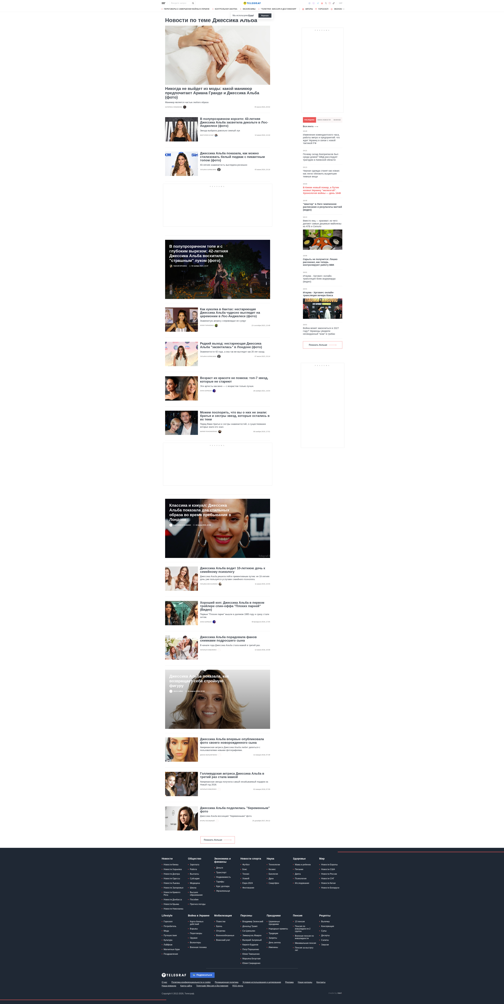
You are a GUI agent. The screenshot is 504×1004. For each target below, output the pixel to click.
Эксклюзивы (249, 9)
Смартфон (274, 883)
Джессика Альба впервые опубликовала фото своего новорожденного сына (232, 740)
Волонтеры (195, 942)
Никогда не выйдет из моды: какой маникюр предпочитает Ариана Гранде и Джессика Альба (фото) (212, 92)
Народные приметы (278, 929)
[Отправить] (193, 3)
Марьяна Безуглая (251, 958)
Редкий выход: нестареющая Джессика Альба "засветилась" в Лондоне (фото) (231, 345)
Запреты (273, 938)
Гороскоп (323, 9)
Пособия (194, 899)
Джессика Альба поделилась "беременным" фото (235, 809)
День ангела (275, 942)
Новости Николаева (173, 909)
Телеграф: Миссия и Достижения (212, 986)
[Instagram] (330, 3)
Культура (168, 940)
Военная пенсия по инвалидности (304, 937)
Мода (166, 931)
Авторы (309, 9)
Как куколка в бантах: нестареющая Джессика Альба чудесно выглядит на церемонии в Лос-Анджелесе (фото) (230, 312)
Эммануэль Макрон (251, 935)
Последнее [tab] (309, 120)
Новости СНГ (327, 878)
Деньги (219, 868)
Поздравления (171, 954)
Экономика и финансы (222, 860)
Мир (322, 858)
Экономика (340, 9)
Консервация (327, 926)
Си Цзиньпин (248, 931)
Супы (324, 931)
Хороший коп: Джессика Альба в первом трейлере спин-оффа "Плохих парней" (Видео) (232, 606)
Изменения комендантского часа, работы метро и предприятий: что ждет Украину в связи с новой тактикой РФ (321, 139)
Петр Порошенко (250, 949)
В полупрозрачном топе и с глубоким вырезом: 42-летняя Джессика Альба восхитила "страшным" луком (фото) (198, 253)
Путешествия (170, 935)
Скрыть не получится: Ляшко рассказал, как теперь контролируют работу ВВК (320, 262)
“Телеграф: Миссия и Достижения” (278, 9)
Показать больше (213, 840)
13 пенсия (300, 921)
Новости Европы (329, 864)
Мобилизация (223, 915)
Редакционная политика (226, 982)
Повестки (220, 921)
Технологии (274, 864)
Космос (272, 869)
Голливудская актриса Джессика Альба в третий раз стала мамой (232, 775)
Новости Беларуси (330, 888)
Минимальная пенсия (305, 943)
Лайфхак (168, 945)
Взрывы (194, 929)
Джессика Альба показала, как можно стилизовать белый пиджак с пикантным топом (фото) (232, 157)
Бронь (219, 926)
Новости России (329, 874)
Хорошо (265, 15)
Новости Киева (171, 864)
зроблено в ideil (335, 993)
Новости (167, 858)
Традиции (273, 933)
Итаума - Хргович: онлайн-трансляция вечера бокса (318, 294)
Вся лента (308, 126)
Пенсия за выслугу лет (304, 949)
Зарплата (194, 864)
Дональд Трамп (250, 926)
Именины (273, 947)
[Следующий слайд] (343, 9)
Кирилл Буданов (250, 945)
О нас (164, 982)
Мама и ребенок (303, 864)
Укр (340, 3)
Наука (270, 858)
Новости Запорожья (173, 888)
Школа (193, 888)
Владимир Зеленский (252, 921)
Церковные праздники (274, 922)
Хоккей (245, 878)
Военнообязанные (225, 935)
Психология (300, 878)
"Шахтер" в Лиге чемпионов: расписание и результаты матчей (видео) (322, 207)
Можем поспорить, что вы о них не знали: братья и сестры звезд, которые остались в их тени (235, 416)
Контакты (321, 982)
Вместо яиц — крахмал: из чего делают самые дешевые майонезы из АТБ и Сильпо (322, 223)
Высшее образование (196, 893)
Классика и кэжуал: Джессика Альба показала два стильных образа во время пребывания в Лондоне (200, 512)
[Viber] (313, 3)
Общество (194, 858)
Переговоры (196, 933)
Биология (273, 874)
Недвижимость (223, 877)
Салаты (325, 940)
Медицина (195, 883)
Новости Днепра (172, 874)
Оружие (194, 938)
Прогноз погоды (198, 904)
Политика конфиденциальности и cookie (191, 982)
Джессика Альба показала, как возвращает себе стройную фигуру (199, 681)
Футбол (246, 864)
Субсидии (195, 878)
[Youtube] (322, 3)
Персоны (246, 915)
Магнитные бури (172, 949)
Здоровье (299, 858)
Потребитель (170, 926)
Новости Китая (328, 883)
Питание (299, 869)
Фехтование (248, 888)
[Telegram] (318, 3)
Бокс (244, 869)
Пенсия (297, 915)
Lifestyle (167, 915)
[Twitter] (326, 3)
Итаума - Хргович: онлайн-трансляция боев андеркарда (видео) (319, 279)
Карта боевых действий (196, 922)
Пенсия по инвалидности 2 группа (302, 928)
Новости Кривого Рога (172, 893)
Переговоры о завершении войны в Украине (186, 9)
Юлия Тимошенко (251, 954)
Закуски (325, 945)
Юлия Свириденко (251, 963)
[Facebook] (309, 3)
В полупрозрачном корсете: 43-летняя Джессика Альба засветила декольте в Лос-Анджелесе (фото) (234, 122)
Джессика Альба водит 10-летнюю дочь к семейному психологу (232, 569)
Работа (193, 869)
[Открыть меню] (163, 3)
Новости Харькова (173, 869)
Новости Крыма (171, 904)
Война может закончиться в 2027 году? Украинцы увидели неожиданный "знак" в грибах (321, 331)
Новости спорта (250, 858)
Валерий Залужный (252, 940)
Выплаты (194, 874)
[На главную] (252, 3)
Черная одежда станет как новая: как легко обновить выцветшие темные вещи (321, 173)
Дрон (271, 878)
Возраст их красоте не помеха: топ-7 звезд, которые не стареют (234, 379)
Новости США (328, 869)
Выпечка (325, 921)
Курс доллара (222, 886)
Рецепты (324, 915)
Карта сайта (186, 986)
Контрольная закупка (226, 9)
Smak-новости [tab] (324, 120)
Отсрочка (220, 931)
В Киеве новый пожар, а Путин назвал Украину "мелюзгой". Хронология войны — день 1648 (322, 190)
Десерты (325, 935)
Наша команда (169, 986)
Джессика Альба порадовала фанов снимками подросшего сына (228, 638)
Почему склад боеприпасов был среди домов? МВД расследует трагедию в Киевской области (320, 157)
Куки (250, 15)
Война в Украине (198, 915)
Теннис (245, 874)
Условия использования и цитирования (262, 982)
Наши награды (305, 982)
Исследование (302, 883)
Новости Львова (172, 883)
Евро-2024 (247, 883)
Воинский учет (223, 940)
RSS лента (237, 986)
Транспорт (221, 872)
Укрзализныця (223, 891)
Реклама (289, 982)
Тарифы (220, 882)
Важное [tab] (337, 120)
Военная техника (198, 947)
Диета (298, 874)
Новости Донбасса (173, 899)
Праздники (274, 915)
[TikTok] (334, 3)
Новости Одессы (172, 878)
